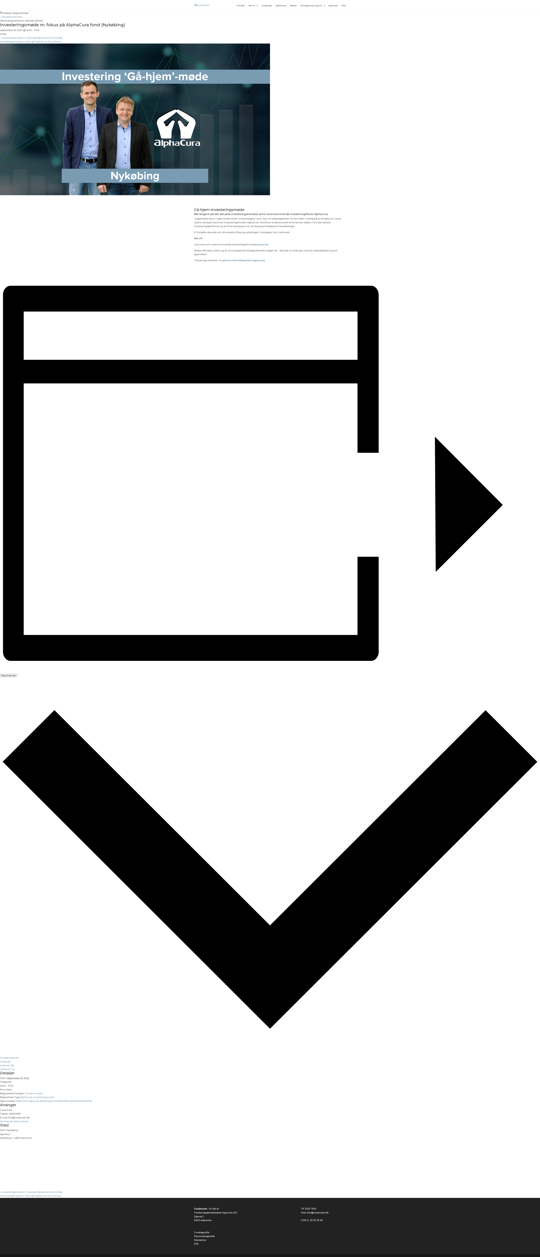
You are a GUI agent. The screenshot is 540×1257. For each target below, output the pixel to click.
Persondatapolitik (204, 1236)
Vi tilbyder (266, 6)
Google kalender (9, 1057)
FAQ (344, 6)
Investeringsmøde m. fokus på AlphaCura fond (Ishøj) (31, 38)
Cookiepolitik (201, 1232)
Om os (251, 6)
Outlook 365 (7, 1065)
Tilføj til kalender (8, 675)
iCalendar (5, 1061)
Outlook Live (7, 1069)
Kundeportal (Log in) (311, 6)
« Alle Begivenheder (11, 17)
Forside (241, 6)
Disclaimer (200, 1240)
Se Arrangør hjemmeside (14, 1121)
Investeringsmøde (43, 1097)
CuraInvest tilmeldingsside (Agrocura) (242, 260)
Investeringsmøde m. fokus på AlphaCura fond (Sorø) (31, 41)
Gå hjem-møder (34, 1093)
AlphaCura (281, 6)
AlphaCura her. (260, 244)
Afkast (293, 6)
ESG (196, 1244)
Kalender (333, 6)
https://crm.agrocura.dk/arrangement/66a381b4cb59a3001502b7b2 (54, 1101)
